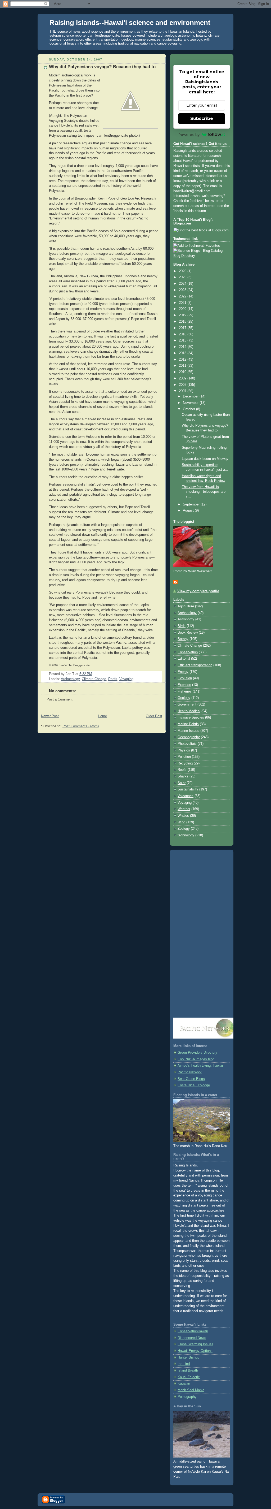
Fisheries (185, 691)
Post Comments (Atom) (80, 726)
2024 (183, 284)
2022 (183, 296)
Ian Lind (184, 1364)
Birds (182, 626)
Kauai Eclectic (189, 1377)
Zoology (184, 829)
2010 (183, 372)
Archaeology (70, 679)
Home (102, 716)
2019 (183, 315)
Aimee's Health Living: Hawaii (200, 1065)
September (192, 504)
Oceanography (189, 737)
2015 (183, 340)
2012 (183, 359)
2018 (183, 321)
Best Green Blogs (191, 1079)
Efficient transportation (195, 665)
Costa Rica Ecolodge (194, 1085)
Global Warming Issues (195, 1344)
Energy (183, 672)
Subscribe (201, 118)
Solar (182, 783)
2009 (183, 378)
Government (187, 704)
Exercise (184, 685)
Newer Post (50, 716)
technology (186, 835)
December (191, 396)
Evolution (185, 678)
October (189, 409)
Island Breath (188, 1370)
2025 (183, 277)
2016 (183, 334)
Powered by (189, 134)
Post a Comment (60, 699)
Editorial (184, 658)
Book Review (188, 632)
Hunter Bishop (188, 1357)
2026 (183, 271)
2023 (183, 290)
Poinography (187, 1397)
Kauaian (184, 1383)
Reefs (112, 679)
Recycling (185, 763)
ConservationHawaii (193, 1331)
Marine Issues (188, 731)
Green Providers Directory (197, 1052)
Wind (181, 822)
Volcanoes (185, 796)
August (189, 510)
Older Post (154, 716)
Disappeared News (192, 1338)
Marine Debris (188, 724)
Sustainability (188, 789)
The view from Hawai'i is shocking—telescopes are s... (203, 491)
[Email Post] (93, 674)
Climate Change (94, 679)
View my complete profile (198, 591)
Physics (184, 750)
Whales (183, 816)
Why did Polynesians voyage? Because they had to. (103, 66)
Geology (184, 698)
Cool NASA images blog (196, 1059)
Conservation (188, 652)
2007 (183, 391)
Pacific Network (190, 1072)
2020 (183, 309)
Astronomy (186, 619)
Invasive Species (191, 717)
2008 (183, 385)
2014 (183, 347)
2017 (183, 328)
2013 (183, 353)
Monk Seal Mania (191, 1390)
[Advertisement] (201, 933)
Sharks (183, 776)
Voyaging (126, 679)
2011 (183, 365)
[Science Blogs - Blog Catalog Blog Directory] (201, 256)
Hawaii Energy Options (195, 1351)
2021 (183, 303)
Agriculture (186, 606)
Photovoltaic (187, 744)
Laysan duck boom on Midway (205, 459)
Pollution (184, 757)
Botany (183, 639)
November (191, 403)
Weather (184, 809)
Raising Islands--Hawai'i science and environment (129, 23)
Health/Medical (189, 711)
